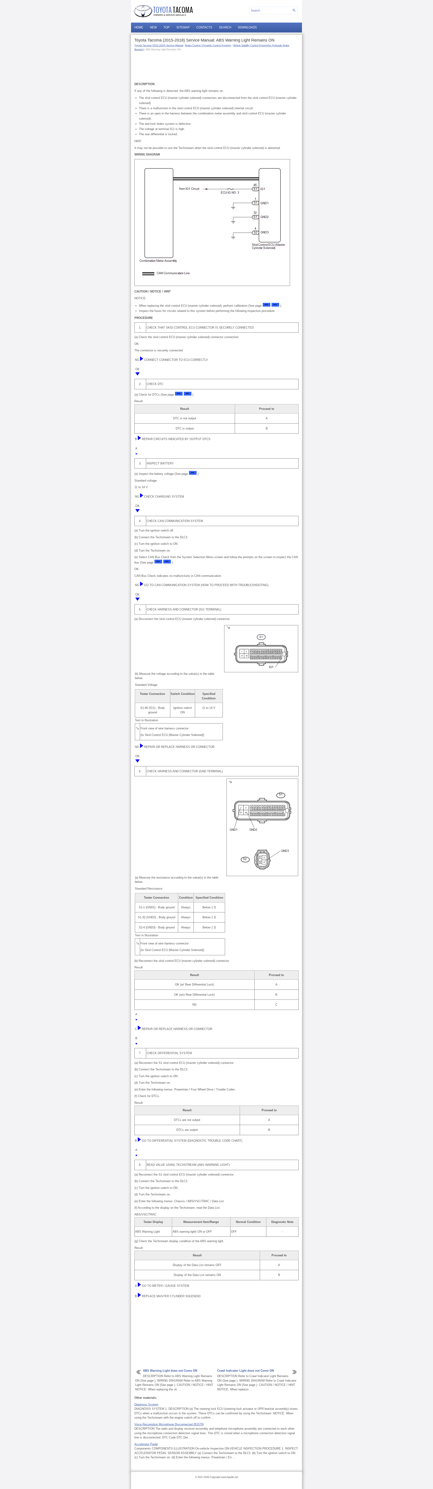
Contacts (204, 27)
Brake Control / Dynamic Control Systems (208, 45)
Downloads (247, 27)
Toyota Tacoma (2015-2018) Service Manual (158, 45)
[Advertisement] (216, 66)
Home (138, 27)
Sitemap (183, 27)
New (153, 27)
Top (167, 27)
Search (225, 27)
